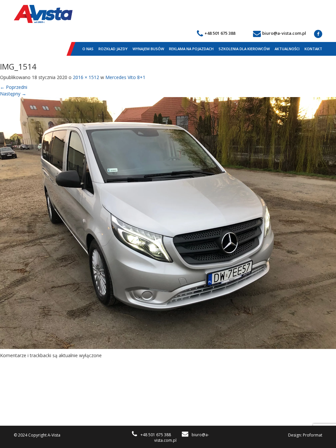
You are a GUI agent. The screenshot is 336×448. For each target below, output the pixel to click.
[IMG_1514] (168, 222)
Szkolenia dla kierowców (244, 48)
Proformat (312, 435)
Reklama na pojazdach (191, 48)
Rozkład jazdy (113, 48)
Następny (13, 94)
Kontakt (313, 48)
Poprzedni (13, 87)
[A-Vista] (43, 14)
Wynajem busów (148, 48)
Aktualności (287, 48)
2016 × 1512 (86, 77)
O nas (88, 48)
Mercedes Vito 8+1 (125, 77)
